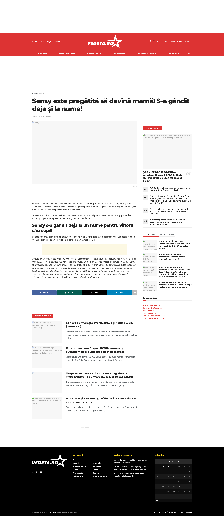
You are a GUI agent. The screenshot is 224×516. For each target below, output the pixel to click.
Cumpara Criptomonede (153, 308)
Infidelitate (67, 53)
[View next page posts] (87, 426)
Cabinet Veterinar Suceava (154, 316)
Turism (96, 473)
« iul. (156, 500)
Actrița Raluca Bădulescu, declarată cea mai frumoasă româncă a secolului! (170, 189)
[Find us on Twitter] (154, 41)
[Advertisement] (70, 16)
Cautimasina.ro (149, 313)
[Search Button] (189, 53)
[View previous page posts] (82, 426)
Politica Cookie (160, 512)
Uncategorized (100, 476)
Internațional (147, 53)
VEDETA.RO (52, 512)
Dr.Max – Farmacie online (153, 318)
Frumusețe (94, 53)
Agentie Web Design (151, 305)
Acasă (34, 93)
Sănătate (120, 53)
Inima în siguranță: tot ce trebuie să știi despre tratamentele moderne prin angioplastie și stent (167, 222)
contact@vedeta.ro (178, 41)
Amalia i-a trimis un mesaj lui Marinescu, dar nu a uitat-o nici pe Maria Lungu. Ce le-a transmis (170, 211)
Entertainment (80, 466)
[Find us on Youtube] (158, 41)
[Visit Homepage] (104, 41)
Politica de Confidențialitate (180, 512)
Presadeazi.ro (148, 311)
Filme (75, 470)
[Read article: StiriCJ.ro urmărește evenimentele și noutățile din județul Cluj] (47, 332)
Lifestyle (97, 463)
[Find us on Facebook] (150, 41)
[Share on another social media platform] (134, 292)
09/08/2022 (37, 117)
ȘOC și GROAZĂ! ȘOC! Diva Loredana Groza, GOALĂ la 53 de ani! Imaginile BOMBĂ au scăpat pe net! (162, 176)
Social (95, 470)
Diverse (174, 53)
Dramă (42, 53)
